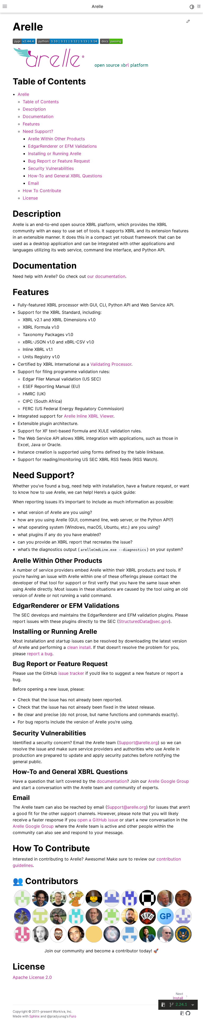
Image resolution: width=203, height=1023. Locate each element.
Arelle (23, 94)
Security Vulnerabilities (51, 168)
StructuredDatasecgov (144, 621)
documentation (112, 781)
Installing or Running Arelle (54, 153)
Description (34, 109)
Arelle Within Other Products (56, 138)
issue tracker (71, 673)
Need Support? (38, 131)
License (30, 198)
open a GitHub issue (97, 819)
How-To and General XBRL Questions (65, 175)
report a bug (39, 653)
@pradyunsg (56, 1016)
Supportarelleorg (138, 742)
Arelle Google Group (168, 781)
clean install (79, 647)
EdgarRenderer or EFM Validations (62, 146)
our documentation (106, 276)
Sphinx (34, 1016)
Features (31, 123)
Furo (72, 1016)
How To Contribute (42, 190)
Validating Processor (110, 364)
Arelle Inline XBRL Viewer (88, 416)
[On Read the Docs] (182, 1014)
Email (33, 183)
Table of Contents (41, 101)
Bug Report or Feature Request (59, 161)
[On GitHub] (188, 1014)
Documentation (38, 116)
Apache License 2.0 (32, 977)
